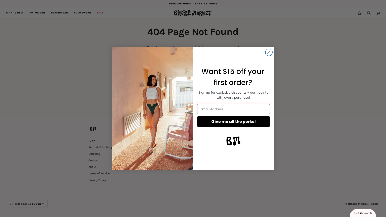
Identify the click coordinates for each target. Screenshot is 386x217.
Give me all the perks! (233, 121)
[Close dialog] (268, 52)
